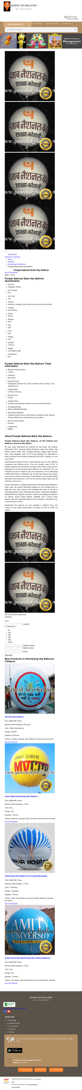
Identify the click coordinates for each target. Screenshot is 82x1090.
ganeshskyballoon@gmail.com (14, 1008)
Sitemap (11, 1032)
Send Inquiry (12, 254)
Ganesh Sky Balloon (14, 717)
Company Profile (52, 24)
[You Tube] (8, 1012)
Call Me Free (57, 1070)
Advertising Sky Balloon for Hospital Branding (26, 876)
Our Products (15, 24)
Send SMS (42, 1070)
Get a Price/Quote (11, 272)
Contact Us (66, 24)
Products (11, 262)
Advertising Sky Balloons (17, 264)
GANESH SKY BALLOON (23, 7)
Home (10, 259)
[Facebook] (5, 1012)
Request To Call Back (12, 257)
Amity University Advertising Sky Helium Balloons (27, 958)
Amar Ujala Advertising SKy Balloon (21, 796)
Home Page (37, 24)
